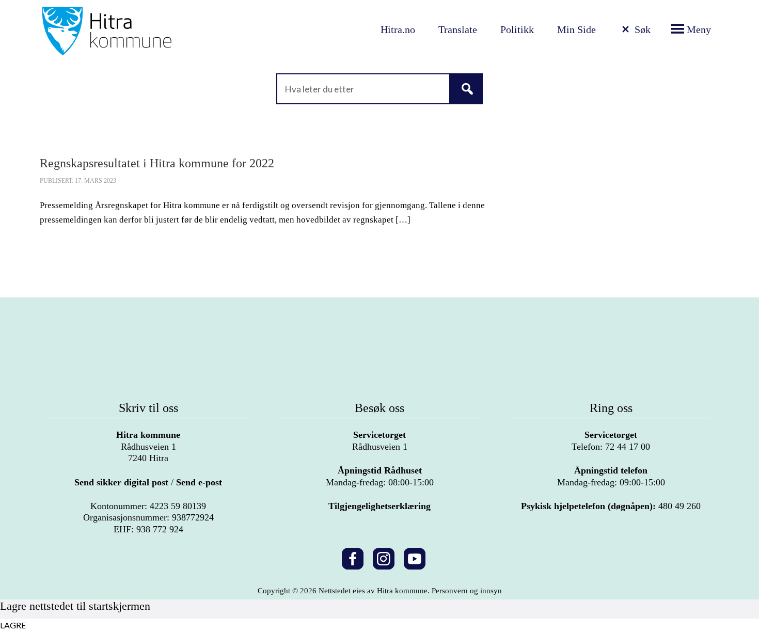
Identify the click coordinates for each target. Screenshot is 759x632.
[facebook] (352, 557)
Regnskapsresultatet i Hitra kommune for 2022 (157, 163)
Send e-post (199, 482)
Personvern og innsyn (467, 591)
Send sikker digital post (121, 482)
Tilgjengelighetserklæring (379, 506)
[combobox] (379, 88)
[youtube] (414, 557)
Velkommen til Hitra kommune (140, 31)
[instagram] (383, 557)
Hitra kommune (148, 435)
